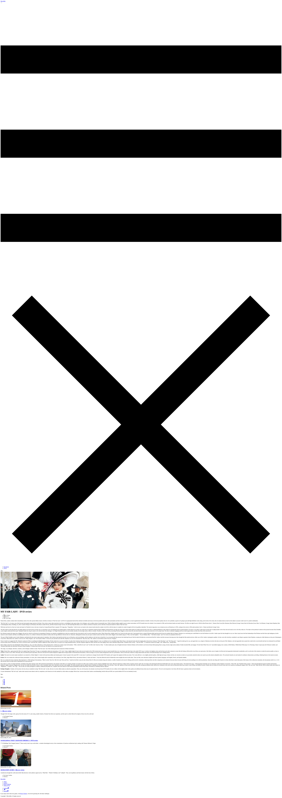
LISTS (5, 568)
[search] (2, 571)
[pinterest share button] (4, 684)
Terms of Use (7, 785)
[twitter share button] (4, 681)
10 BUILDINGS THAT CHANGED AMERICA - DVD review (19, 740)
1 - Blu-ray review (6, 711)
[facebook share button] (4, 680)
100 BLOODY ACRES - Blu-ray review (12, 770)
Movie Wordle (23, 793)
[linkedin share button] (4, 683)
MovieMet (3, 1)
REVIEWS (6, 567)
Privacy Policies (7, 784)
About (5, 781)
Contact (5, 783)
